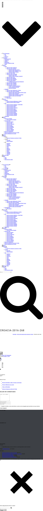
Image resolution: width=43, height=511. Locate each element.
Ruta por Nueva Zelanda (11, 119)
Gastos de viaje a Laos (11, 108)
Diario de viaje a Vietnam (11, 85)
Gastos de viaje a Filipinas (12, 105)
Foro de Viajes (6, 155)
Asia (5, 252)
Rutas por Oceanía (8, 118)
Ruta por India (9, 122)
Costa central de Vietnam (14, 87)
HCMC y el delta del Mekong (14, 86)
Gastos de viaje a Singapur (12, 113)
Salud (5, 64)
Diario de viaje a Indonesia (12, 74)
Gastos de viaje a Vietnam (12, 115)
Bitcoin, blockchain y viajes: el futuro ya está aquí (11, 382)
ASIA (5, 66)
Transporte (6, 60)
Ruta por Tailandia (10, 129)
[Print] (0, 369)
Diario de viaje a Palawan (14, 71)
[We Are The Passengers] (0, 162)
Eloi (5, 54)
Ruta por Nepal (10, 128)
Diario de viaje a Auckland (14, 93)
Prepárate (5, 57)
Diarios (4, 65)
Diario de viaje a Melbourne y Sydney (14, 90)
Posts (4, 134)
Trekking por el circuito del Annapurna (16, 81)
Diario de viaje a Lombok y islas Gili (15, 76)
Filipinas (8, 144)
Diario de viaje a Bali (13, 75)
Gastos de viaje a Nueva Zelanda (13, 102)
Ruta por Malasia (10, 126)
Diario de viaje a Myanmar (12, 79)
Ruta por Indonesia (10, 124)
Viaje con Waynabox (6, 386)
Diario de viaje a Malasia (11, 78)
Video (5, 158)
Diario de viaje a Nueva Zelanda (13, 91)
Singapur (8, 152)
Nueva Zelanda (10, 141)
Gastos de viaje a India (11, 106)
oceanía (6, 100)
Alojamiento (6, 62)
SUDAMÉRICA (7, 96)
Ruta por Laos (9, 125)
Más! (4, 156)
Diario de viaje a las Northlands (15, 95)
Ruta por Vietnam (10, 130)
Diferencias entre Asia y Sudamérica (9, 457)
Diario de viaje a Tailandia (11, 83)
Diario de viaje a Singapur (11, 82)
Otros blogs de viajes (8, 159)
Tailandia (8, 153)
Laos (8, 147)
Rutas (4, 117)
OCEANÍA (6, 89)
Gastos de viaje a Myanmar (12, 111)
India (8, 146)
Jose (5, 55)
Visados (6, 61)
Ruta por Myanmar (10, 127)
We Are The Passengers (6, 355)
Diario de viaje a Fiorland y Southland (16, 94)
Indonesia (8, 145)
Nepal (8, 150)
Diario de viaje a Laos (11, 77)
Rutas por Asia (7, 120)
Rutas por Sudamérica (8, 131)
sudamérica (6, 116)
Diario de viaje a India (11, 73)
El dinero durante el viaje (9, 63)
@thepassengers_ (6, 448)
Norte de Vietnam (12, 88)
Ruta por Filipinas (10, 121)
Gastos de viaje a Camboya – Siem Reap (14, 104)
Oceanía (6, 249)
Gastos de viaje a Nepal (11, 112)
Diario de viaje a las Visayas (14, 69)
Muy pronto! (9, 98)
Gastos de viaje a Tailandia (12, 114)
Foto (5, 157)
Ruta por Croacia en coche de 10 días (11, 132)
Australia (8, 140)
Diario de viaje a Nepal (11, 80)
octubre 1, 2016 (6, 356)
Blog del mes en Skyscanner (7, 454)
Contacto (6, 56)
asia (5, 103)
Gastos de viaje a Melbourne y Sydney (14, 101)
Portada (14, 334)
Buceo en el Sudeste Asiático (8, 456)
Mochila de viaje (7, 58)
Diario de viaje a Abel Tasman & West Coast (17, 92)
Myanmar (8, 149)
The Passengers (6, 53)
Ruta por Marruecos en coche (10, 133)
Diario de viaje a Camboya (12, 67)
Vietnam (8, 154)
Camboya (8, 143)
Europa (5, 247)
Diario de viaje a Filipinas (11, 68)
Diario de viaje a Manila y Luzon (15, 70)
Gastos (4, 99)
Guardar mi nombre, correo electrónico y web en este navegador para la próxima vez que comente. (20, 406)
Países (4, 135)
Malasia (8, 148)
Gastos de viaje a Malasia (12, 109)
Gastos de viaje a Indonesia (12, 107)
